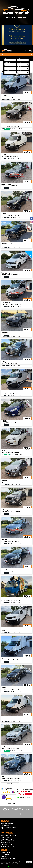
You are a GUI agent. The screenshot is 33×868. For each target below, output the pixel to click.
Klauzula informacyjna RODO (9, 827)
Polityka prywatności (7, 824)
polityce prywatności (17, 863)
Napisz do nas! (12, 866)
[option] (15, 800)
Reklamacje (4, 829)
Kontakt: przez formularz (8, 858)
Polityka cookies (5, 825)
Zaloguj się (29, 51)
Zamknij (29, 862)
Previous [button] (1, 799)
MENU (2, 55)
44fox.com (27, 866)
